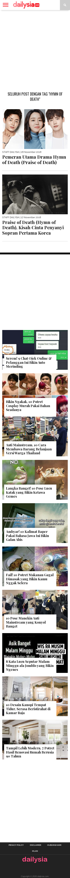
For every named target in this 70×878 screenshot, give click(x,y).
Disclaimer (35, 845)
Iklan (35, 851)
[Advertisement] (35, 49)
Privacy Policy (16, 845)
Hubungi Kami (54, 845)
